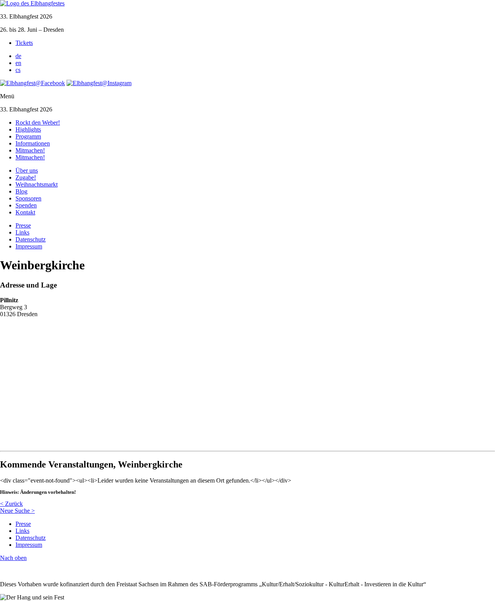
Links (22, 232)
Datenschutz (30, 239)
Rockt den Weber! (37, 122)
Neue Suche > (17, 510)
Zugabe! (25, 177)
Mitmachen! (30, 150)
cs (17, 70)
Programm (28, 136)
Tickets (24, 42)
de (18, 56)
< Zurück (11, 503)
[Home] (32, 3)
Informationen (32, 143)
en (18, 63)
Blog (21, 191)
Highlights (28, 129)
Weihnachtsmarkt (36, 184)
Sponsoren (28, 198)
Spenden (26, 205)
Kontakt (25, 212)
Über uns (26, 170)
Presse (23, 225)
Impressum (28, 246)
